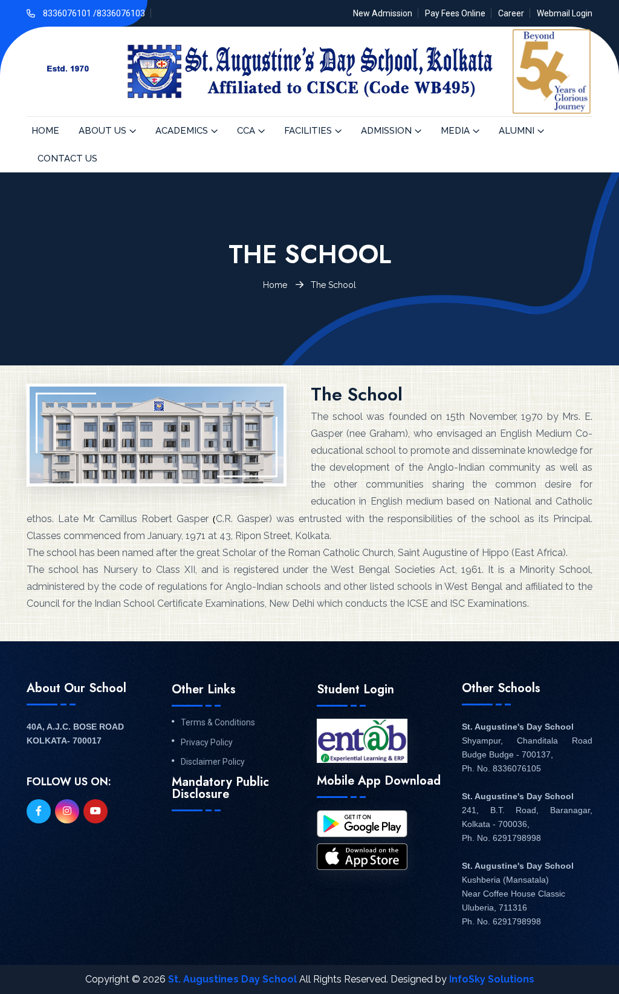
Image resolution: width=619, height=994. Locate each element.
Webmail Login (564, 13)
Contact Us (67, 158)
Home (45, 130)
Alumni (516, 130)
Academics (181, 130)
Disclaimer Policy (213, 762)
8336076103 (121, 13)
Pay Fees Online (455, 13)
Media (455, 130)
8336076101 (68, 13)
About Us (102, 130)
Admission (386, 130)
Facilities (308, 130)
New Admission (382, 13)
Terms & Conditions (218, 722)
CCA (246, 130)
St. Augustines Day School (232, 979)
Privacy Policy (207, 742)
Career (511, 13)
